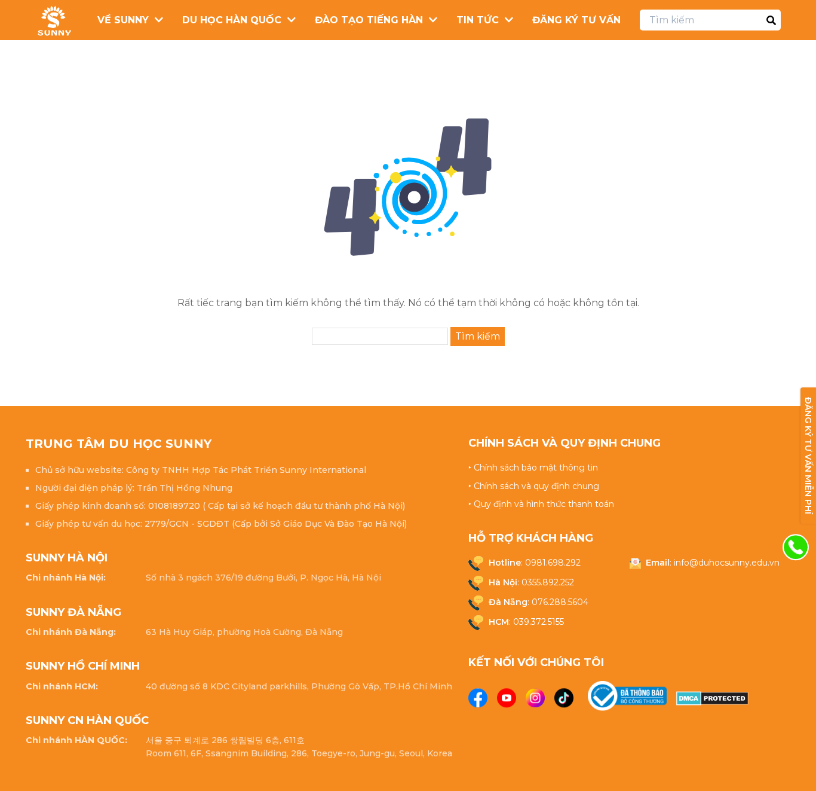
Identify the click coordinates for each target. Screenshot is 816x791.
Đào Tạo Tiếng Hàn (369, 20)
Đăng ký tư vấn (576, 20)
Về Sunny (123, 20)
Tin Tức (477, 20)
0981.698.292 (553, 562)
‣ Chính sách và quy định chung (533, 486)
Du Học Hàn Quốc (231, 20)
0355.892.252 (547, 582)
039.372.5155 (538, 621)
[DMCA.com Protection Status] (712, 698)
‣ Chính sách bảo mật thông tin (533, 467)
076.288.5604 (560, 602)
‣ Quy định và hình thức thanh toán (541, 504)
